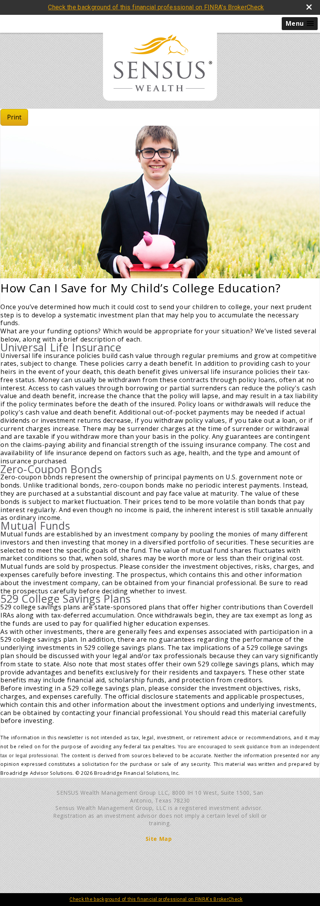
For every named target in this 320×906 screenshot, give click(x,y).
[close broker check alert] (309, 7)
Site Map (159, 838)
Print (14, 117)
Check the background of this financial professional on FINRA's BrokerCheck (156, 7)
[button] (299, 23)
